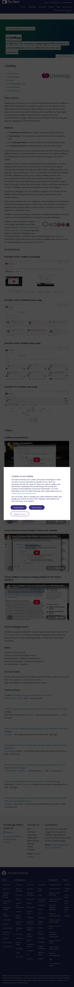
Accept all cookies (18, 507)
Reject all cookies (36, 507)
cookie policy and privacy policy (23, 493)
